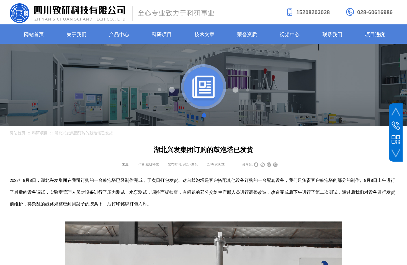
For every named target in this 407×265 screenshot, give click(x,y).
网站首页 (34, 34)
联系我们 (332, 34)
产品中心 (119, 34)
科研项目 (162, 34)
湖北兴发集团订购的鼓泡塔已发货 (84, 133)
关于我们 (76, 34)
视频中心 (290, 34)
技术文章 (204, 34)
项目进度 (375, 34)
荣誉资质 (247, 34)
